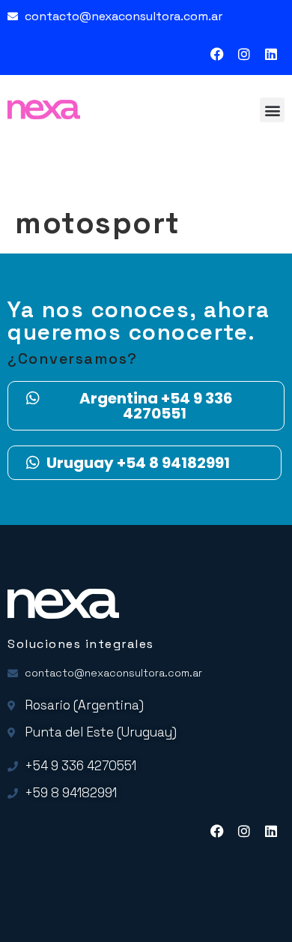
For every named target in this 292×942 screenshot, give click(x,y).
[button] (272, 110)
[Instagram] (244, 54)
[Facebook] (217, 54)
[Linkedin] (271, 54)
